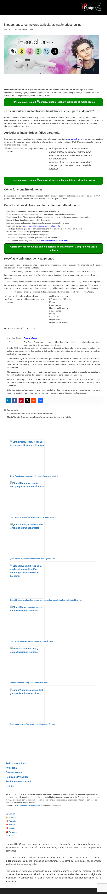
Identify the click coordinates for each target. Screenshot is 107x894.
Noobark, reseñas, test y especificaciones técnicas (30, 683)
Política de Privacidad (17, 777)
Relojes (10, 786)
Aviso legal (11, 768)
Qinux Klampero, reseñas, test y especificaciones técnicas (33, 517)
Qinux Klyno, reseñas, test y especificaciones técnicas (31, 641)
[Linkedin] (8, 400)
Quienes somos (14, 772)
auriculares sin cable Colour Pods (53, 241)
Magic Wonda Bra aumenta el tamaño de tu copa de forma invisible (39, 417)
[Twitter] (27, 400)
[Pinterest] (21, 400)
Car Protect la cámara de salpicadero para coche (30, 413)
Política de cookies (16, 763)
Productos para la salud (18, 781)
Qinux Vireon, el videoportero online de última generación (32, 559)
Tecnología (12, 410)
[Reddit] (33, 400)
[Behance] (40, 400)
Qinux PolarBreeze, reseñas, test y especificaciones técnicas (34, 476)
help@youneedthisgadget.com (27, 805)
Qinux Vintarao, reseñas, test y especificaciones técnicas (32, 724)
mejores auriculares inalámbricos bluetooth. (40, 226)
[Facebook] (14, 400)
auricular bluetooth (76, 139)
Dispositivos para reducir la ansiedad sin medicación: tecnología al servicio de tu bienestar (46, 600)
